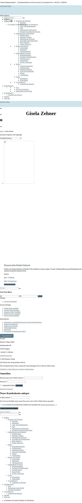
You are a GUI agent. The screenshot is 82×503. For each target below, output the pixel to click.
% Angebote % (21, 82)
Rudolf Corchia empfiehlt (12, 314)
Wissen (22, 73)
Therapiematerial (25, 51)
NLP (21, 28)
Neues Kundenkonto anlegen (9, 408)
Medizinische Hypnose (27, 39)
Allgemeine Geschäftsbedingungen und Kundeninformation (23, 322)
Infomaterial (24, 78)
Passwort (3, 381)
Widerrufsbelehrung (10, 328)
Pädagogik (23, 50)
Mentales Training (25, 37)
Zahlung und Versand (11, 326)
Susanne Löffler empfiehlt (12, 312)
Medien (6, 19)
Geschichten (24, 48)
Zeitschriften (24, 80)
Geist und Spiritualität (27, 71)
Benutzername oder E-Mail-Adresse (12, 378)
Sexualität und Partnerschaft (29, 41)
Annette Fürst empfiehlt (11, 310)
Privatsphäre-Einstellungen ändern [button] (15, 331)
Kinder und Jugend (22, 46)
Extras (18, 77)
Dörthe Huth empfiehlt (11, 308)
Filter (40, 296)
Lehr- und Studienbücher (28, 26)
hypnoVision (24, 60)
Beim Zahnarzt (24, 42)
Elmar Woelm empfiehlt (11, 315)
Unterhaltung (24, 75)
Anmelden (19, 385)
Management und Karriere (28, 30)
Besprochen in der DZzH (24, 91)
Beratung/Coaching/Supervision (30, 32)
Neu (17, 87)
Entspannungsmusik (26, 66)
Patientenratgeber (25, 55)
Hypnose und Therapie (23, 21)
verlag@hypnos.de (6, 355)
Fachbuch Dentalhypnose (28, 57)
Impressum (7, 329)
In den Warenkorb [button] (9, 284)
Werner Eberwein (25, 44)
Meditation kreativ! (26, 69)
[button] (5, 16)
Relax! (18, 64)
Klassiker (23, 23)
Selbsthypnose (24, 35)
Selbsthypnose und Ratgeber (25, 33)
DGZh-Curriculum (26, 62)
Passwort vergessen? (6, 389)
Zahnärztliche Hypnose (23, 53)
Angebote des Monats (27, 84)
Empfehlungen (8, 86)
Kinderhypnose (25, 59)
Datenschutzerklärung (11, 324)
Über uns (7, 98)
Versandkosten (12, 281)
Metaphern (23, 24)
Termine (6, 97)
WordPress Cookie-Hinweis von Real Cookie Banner (17, 369)
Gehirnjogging (24, 68)
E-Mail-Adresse (5, 397)
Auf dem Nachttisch (22, 89)
